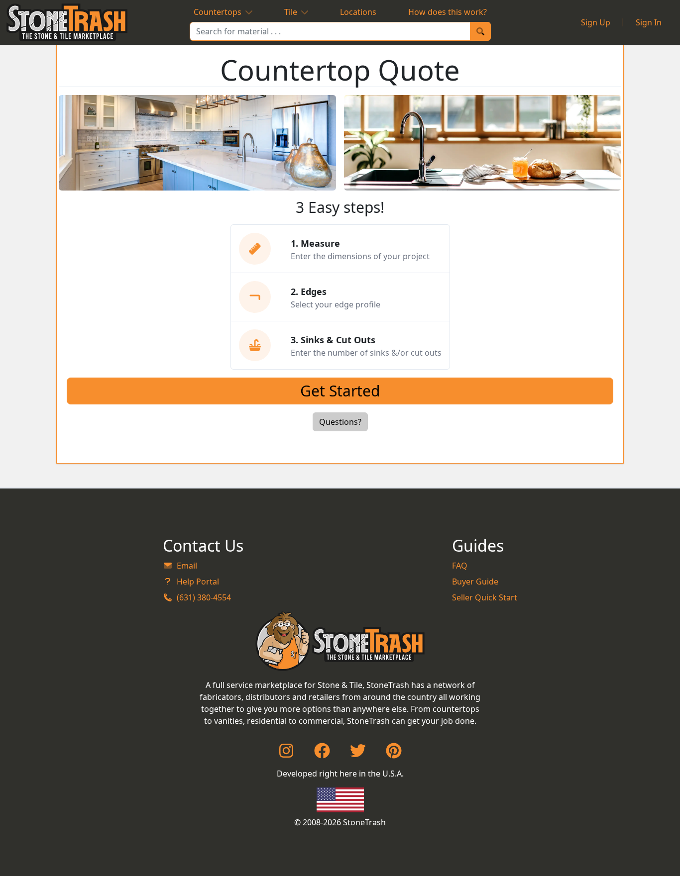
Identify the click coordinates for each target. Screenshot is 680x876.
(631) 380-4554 (204, 597)
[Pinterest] (394, 753)
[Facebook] (322, 753)
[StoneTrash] (340, 641)
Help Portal (198, 581)
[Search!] (480, 31)
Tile (290, 11)
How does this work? (447, 11)
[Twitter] (358, 753)
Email (187, 565)
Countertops (217, 11)
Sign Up (595, 22)
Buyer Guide (475, 581)
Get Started (340, 391)
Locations (358, 11)
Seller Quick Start (484, 597)
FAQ (459, 565)
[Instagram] (286, 753)
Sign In (649, 22)
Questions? (340, 421)
